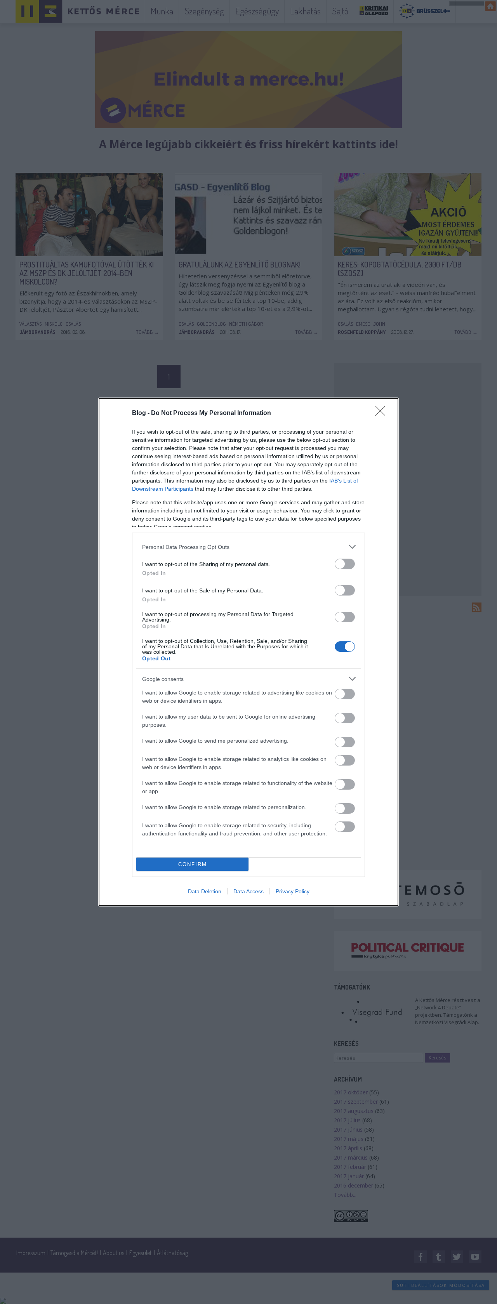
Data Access (248, 891)
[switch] (345, 564)
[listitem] (248, 547)
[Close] (382, 413)
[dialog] (248, 652)
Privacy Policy (292, 891)
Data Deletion (204, 891)
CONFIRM (192, 864)
